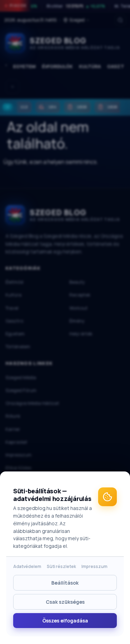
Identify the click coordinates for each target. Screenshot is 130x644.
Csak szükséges (65, 602)
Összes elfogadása (65, 620)
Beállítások (65, 582)
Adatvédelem (27, 566)
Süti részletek (61, 566)
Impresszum (94, 566)
